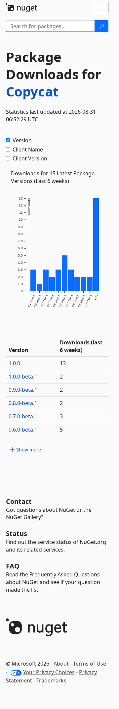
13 (63, 363)
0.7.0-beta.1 (23, 416)
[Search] (101, 26)
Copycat (32, 91)
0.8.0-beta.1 (23, 403)
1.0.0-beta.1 (23, 376)
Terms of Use (89, 663)
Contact (19, 501)
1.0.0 (14, 363)
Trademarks (51, 680)
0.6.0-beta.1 (23, 429)
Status (16, 533)
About (61, 663)
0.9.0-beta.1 (23, 389)
